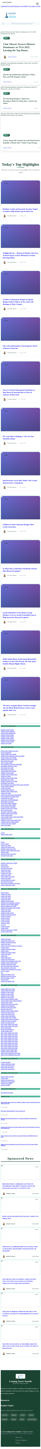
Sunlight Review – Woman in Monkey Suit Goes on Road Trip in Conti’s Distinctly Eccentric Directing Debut (20, 255)
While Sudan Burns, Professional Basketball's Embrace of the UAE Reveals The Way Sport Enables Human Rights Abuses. (20, 661)
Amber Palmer (12, 57)
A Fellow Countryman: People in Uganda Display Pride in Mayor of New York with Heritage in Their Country (18, 302)
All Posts (4, 1415)
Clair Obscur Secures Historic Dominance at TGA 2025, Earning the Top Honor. (19, 47)
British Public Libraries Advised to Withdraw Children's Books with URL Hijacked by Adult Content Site (18, 1186)
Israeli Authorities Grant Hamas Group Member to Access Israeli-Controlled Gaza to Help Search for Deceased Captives (19, 615)
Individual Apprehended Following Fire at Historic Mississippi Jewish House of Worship (20, 1249)
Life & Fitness (32, 1419)
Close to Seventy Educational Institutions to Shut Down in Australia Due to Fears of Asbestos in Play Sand (19, 392)
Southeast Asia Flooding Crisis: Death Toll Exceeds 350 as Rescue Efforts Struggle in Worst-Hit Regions (19, 1281)
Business (14, 1415)
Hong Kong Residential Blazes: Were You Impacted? (13, 1111)
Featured (4, 1419)
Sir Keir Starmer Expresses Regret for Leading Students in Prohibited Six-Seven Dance (20, 1314)
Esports (23, 1415)
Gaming (13, 1419)
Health (22, 1419)
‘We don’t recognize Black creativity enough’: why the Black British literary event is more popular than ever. (20, 708)
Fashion (31, 1415)
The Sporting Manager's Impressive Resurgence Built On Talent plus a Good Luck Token (20, 101)
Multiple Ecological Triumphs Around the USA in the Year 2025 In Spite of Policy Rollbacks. (20, 1346)
